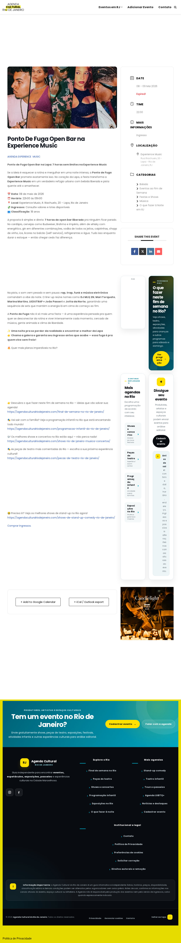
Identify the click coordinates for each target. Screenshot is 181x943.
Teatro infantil (155, 778)
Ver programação (161, 358)
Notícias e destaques (154, 803)
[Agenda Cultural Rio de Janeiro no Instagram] (9, 792)
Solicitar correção (128, 860)
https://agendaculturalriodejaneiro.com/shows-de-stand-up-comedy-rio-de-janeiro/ (61, 517)
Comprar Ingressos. (19, 526)
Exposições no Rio (102, 803)
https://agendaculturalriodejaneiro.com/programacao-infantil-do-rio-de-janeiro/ (58, 429)
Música (144, 201)
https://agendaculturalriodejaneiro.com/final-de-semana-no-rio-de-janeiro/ (55, 412)
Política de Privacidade (128, 844)
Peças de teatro (102, 778)
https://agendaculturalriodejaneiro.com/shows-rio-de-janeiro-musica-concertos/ (58, 441)
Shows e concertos (102, 787)
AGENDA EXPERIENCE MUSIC (23, 156)
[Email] (158, 251)
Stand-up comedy (155, 770)
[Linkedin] (150, 251)
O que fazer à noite (102, 811)
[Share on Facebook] (134, 251)
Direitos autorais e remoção (129, 868)
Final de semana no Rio (102, 770)
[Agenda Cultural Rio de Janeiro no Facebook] (19, 792)
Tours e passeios (155, 787)
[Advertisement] (90, 40)
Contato (164, 7)
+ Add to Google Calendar (38, 602)
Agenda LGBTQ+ (154, 795)
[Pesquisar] (175, 7)
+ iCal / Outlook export (89, 602)
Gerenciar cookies (113, 918)
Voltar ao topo (161, 917)
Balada (144, 184)
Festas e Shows (149, 197)
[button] (121, 7)
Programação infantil (102, 795)
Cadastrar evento (161, 441)
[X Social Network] (142, 251)
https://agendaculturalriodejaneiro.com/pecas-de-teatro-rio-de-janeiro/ (53, 458)
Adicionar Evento (140, 7)
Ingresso (141, 135)
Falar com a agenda (158, 724)
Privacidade (95, 918)
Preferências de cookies (128, 852)
